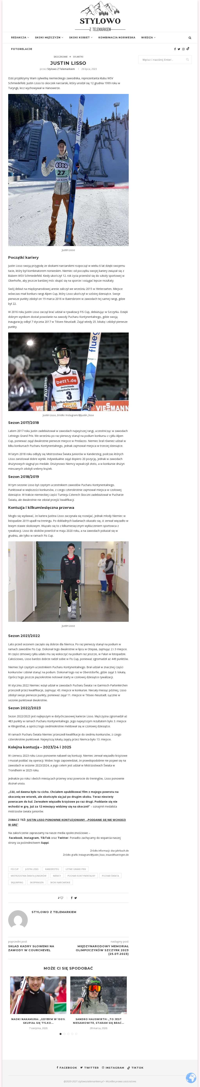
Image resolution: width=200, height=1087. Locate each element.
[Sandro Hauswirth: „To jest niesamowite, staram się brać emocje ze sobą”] (98, 995)
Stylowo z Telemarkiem (61, 69)
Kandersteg (52, 869)
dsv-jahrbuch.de (120, 850)
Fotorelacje (21, 49)
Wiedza (147, 37)
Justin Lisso (31, 869)
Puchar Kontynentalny (81, 875)
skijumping (17, 882)
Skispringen (37, 882)
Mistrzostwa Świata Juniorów (28, 875)
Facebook (15, 838)
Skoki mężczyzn (48, 37)
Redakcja (18, 37)
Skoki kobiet (79, 37)
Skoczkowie (61, 56)
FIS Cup (15, 869)
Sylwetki (78, 56)
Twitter (63, 838)
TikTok (45, 838)
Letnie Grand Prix (76, 869)
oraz (54, 838)
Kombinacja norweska (116, 37)
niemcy (57, 875)
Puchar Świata (110, 875)
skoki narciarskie (60, 882)
